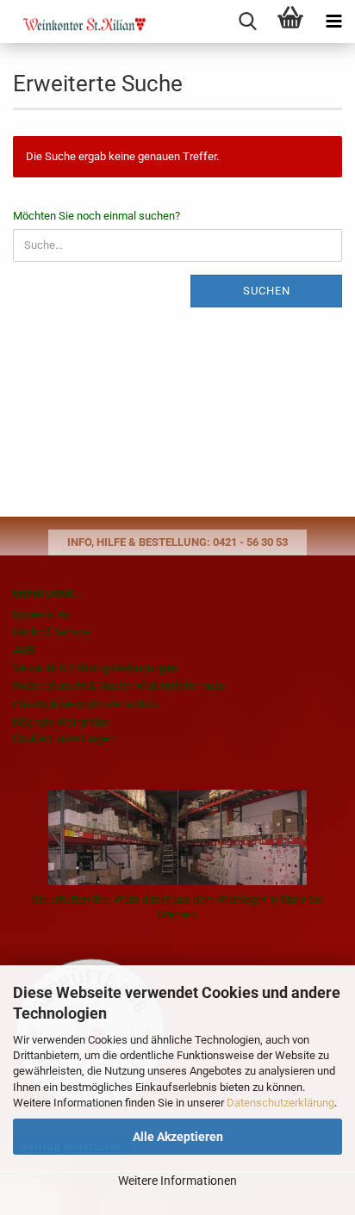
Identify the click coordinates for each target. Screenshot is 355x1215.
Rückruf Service (51, 631)
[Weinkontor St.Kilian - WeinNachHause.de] (73, 21)
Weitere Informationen (177, 1180)
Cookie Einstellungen (64, 738)
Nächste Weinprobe (61, 722)
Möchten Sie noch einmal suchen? (96, 215)
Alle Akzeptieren (178, 1137)
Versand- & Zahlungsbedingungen (95, 667)
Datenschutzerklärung (280, 1102)
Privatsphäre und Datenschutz (86, 703)
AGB (23, 649)
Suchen (266, 290)
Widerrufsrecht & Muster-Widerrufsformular (119, 685)
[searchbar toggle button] (247, 21)
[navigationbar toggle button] (333, 21)
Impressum (41, 614)
